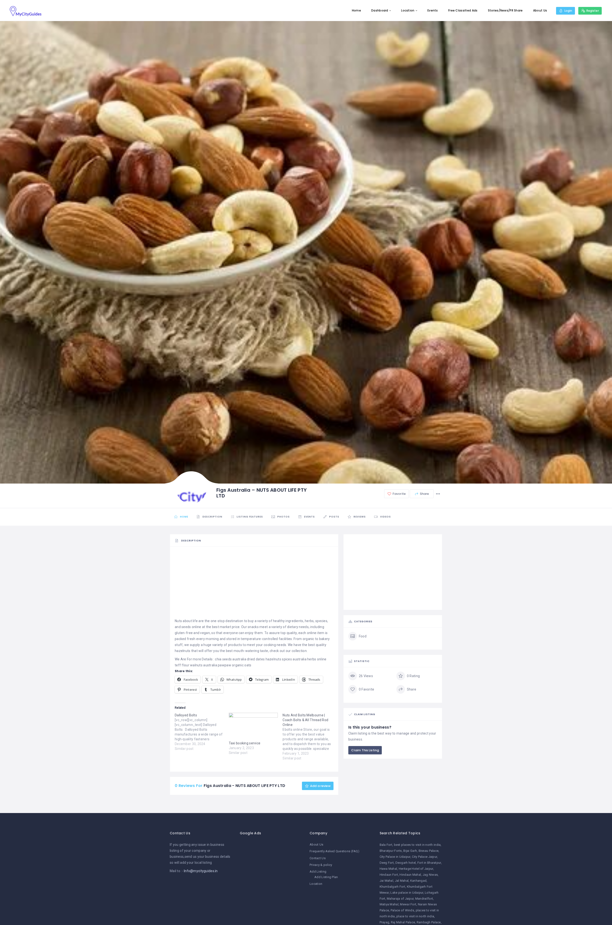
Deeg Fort (387, 862)
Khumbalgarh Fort (392, 886)
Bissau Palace (429, 851)
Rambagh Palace (429, 922)
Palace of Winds (402, 910)
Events (432, 10)
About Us (540, 10)
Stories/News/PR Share (505, 10)
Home (356, 10)
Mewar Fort (408, 904)
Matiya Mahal (389, 904)
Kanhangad (418, 880)
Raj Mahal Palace (403, 922)
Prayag (384, 922)
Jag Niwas (430, 874)
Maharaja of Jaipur (400, 898)
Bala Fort (386, 845)
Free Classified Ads (462, 10)
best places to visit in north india (417, 845)
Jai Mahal (386, 880)
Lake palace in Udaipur (406, 892)
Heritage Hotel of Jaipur (416, 868)
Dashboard (379, 10)
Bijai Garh (410, 851)
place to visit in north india (415, 916)
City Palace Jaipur (424, 856)
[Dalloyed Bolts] (202, 732)
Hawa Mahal (388, 868)
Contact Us (318, 858)
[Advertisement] (254, 584)
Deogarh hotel (405, 862)
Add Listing (318, 871)
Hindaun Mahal (410, 874)
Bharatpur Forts (391, 851)
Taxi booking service (245, 743)
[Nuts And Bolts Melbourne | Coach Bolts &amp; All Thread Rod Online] (310, 737)
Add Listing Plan (326, 877)
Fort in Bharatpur (429, 862)
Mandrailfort (424, 898)
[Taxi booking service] (253, 727)
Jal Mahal (402, 880)
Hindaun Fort (389, 874)
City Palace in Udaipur (395, 856)
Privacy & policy (321, 865)
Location (407, 10)
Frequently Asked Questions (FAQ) (334, 851)
